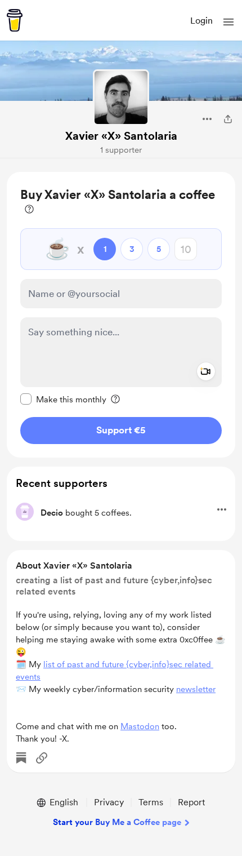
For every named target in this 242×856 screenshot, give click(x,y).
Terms (150, 802)
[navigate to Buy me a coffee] (15, 20)
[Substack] (21, 758)
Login (201, 20)
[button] (228, 22)
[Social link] (41, 758)
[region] (121, 315)
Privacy (109, 802)
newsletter (196, 689)
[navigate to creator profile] (121, 97)
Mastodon (139, 726)
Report (191, 802)
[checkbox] (63, 399)
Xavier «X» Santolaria (121, 136)
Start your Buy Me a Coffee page (117, 822)
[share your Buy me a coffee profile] (228, 119)
